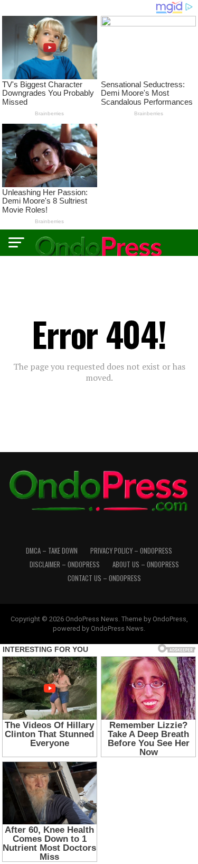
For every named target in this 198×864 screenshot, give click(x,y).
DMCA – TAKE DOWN (52, 551)
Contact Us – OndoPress (104, 578)
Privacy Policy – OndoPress (131, 551)
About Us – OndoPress (145, 564)
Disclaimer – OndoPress (65, 564)
